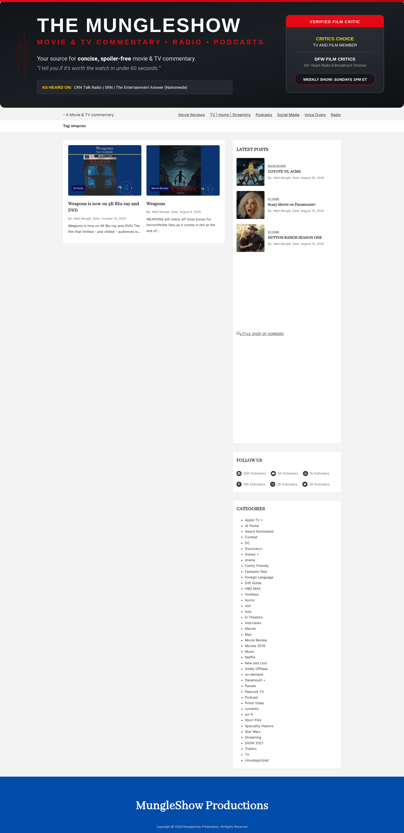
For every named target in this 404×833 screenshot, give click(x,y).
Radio (336, 115)
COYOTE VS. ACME (284, 171)
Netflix (250, 657)
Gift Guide (253, 583)
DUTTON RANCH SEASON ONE (295, 237)
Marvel (250, 628)
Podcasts (264, 115)
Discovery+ (254, 548)
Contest (251, 537)
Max (248, 634)
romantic (252, 709)
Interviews (253, 623)
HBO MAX (252, 588)
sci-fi (249, 714)
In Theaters (254, 617)
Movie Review (160, 188)
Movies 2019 (255, 646)
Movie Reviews (191, 115)
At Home (78, 188)
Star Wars (252, 732)
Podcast (251, 697)
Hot (248, 606)
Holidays (252, 594)
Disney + (252, 554)
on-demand (254, 674)
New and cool (256, 663)
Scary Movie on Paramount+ (292, 204)
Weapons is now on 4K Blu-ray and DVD (103, 207)
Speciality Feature (259, 726)
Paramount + (255, 680)
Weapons (155, 204)
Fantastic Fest (256, 571)
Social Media (288, 115)
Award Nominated (259, 531)
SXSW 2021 (254, 743)
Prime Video (254, 703)
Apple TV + (254, 520)
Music (249, 651)
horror (250, 600)
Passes (250, 686)
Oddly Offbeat (256, 669)
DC (247, 543)
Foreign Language (259, 577)
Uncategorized (256, 760)
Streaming (253, 737)
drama (250, 560)
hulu (248, 611)
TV (247, 754)
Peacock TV (254, 692)
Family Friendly (257, 566)
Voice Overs (315, 115)
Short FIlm (253, 720)
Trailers (250, 749)
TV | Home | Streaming (230, 115)
